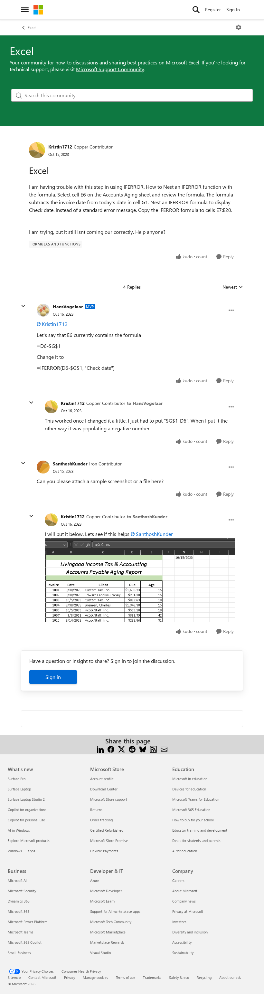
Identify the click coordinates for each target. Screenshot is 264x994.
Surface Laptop (19, 789)
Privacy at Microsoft (187, 911)
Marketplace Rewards (107, 942)
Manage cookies (95, 977)
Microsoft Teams (20, 932)
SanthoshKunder (70, 464)
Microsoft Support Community (110, 69)
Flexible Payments (104, 850)
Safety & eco (179, 977)
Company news (184, 901)
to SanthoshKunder (147, 516)
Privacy (69, 977)
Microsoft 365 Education (191, 809)
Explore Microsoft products (29, 840)
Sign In (233, 9)
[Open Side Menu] (25, 9)
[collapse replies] (23, 306)
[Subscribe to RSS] (153, 748)
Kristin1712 (60, 147)
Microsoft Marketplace (108, 932)
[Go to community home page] (38, 9)
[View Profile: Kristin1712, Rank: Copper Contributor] (37, 150)
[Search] (196, 10)
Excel (32, 27)
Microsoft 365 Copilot (25, 942)
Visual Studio (100, 952)
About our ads (230, 977)
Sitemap (14, 977)
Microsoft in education (189, 778)
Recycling (204, 977)
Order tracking (101, 819)
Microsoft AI (17, 880)
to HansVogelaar (145, 403)
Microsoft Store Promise (109, 840)
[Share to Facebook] (111, 748)
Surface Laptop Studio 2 (26, 799)
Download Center (104, 789)
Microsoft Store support (108, 799)
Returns (96, 809)
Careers (178, 880)
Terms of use (125, 977)
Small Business (19, 952)
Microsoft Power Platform (27, 921)
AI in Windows (19, 830)
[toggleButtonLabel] (238, 27)
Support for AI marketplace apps (115, 911)
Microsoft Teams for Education (195, 799)
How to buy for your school (193, 819)
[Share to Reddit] (132, 748)
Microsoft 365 (18, 911)
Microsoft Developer (106, 890)
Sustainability (182, 952)
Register (213, 9)
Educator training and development (199, 830)
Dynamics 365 (19, 901)
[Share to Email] (164, 748)
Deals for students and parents (196, 840)
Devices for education (189, 789)
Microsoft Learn (102, 901)
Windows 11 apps (21, 850)
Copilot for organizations (27, 809)
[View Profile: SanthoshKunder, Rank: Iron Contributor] (43, 467)
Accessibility (182, 942)
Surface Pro (16, 778)
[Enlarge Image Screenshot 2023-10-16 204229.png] (140, 580)
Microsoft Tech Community (110, 921)
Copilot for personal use (26, 819)
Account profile (102, 778)
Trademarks (152, 977)
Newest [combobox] (232, 287)
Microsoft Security (22, 890)
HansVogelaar (68, 306)
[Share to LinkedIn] (100, 748)
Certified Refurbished (106, 830)
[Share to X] (121, 748)
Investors (179, 921)
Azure (94, 880)
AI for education (184, 850)
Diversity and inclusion (190, 932)
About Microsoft (184, 890)
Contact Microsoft (42, 977)
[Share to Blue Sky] (142, 748)
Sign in (53, 677)
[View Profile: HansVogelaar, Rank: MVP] (43, 310)
